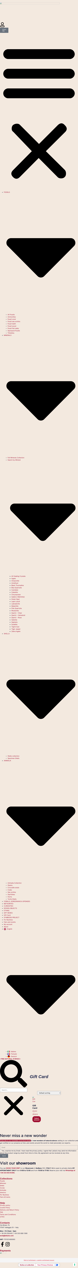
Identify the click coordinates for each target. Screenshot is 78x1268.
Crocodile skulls (13, 888)
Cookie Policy (5, 1208)
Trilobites (11, 333)
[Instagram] (7, 1244)
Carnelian (14, 590)
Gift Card (7, 915)
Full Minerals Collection (16, 458)
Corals (2, 1188)
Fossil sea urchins (14, 321)
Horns (10, 897)
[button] (39, 112)
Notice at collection (27, 1265)
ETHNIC (7, 911)
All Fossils (11, 315)
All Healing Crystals (18, 576)
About (6, 927)
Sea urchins (12, 892)
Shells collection (13, 756)
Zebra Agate (15, 631)
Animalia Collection (14, 883)
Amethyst (14, 583)
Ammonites (12, 317)
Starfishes (11, 894)
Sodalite (14, 624)
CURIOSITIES (8, 906)
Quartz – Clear (16, 613)
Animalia (3, 1190)
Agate (13, 578)
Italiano (13, 1051)
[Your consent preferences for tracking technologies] (74, 1264)
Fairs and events (10, 922)
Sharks (10, 885)
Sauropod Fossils (14, 331)
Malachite (14, 606)
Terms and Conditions (8, 1214)
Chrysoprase (16, 595)
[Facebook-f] (2, 1244)
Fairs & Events (5, 1197)
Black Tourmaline (17, 585)
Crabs (10, 890)
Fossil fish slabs (13, 328)
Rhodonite (15, 611)
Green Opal (15, 599)
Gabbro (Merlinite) (18, 597)
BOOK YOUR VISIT (13, 1168)
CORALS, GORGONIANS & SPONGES (17, 901)
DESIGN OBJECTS (10, 908)
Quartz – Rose (16, 617)
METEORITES (8, 904)
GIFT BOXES (8, 913)
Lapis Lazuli (15, 601)
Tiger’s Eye (15, 627)
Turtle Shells (12, 899)
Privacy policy (5, 1205)
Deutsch (14, 1056)
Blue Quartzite (16, 588)
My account (8, 924)
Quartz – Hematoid (18, 615)
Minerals (3, 1183)
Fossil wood (12, 326)
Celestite (14, 592)
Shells (2, 1186)
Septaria (14, 622)
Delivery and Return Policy (9, 1210)
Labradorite (15, 604)
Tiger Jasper (15, 629)
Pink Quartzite (16, 608)
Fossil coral (12, 319)
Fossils (2, 1181)
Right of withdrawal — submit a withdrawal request (39, 1260)
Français (14, 1054)
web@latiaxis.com (7, 1236)
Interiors (3, 1192)
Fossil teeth (12, 324)
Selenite (14, 620)
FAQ (2, 1212)
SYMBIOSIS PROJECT (11, 917)
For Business (8, 920)
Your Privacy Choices (45, 1265)
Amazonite (15, 581)
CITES (2, 1217)
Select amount (36, 1119)
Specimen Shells (13, 758)
